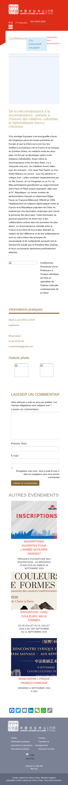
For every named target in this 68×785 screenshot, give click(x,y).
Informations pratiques (20, 742)
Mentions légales (48, 778)
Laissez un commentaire (24, 409)
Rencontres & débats (20, 749)
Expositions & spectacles (21, 745)
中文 (10, 22)
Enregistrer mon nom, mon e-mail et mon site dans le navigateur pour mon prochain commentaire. (39, 474)
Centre (14, 738)
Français (22, 22)
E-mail (14, 455)
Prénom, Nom (19, 443)
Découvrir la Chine (46, 749)
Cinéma (41, 738)
